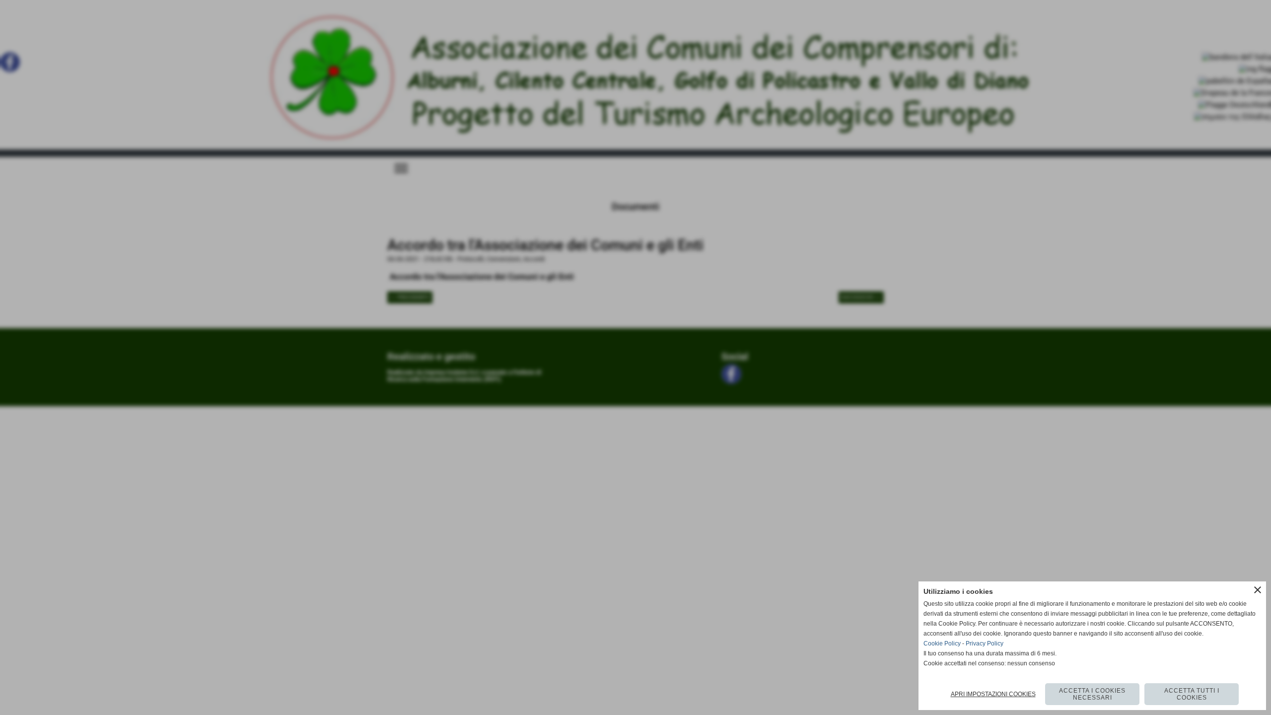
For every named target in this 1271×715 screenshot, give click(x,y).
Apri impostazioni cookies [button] (993, 694)
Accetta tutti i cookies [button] (1191, 694)
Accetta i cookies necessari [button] (1092, 694)
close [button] (1258, 590)
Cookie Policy (942, 643)
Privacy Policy (984, 643)
